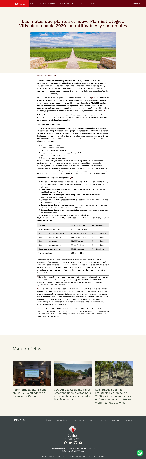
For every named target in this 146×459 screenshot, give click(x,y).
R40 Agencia (64, 456)
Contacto (136, 3)
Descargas (92, 3)
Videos (83, 3)
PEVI (16, 3)
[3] (38, 309)
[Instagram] (75, 442)
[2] (104, 111)
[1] (92, 98)
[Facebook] (65, 442)
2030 (22, 3)
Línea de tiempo (49, 3)
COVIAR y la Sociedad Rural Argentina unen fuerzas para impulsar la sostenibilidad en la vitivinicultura (73, 394)
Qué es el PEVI (35, 3)
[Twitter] (70, 442)
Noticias (75, 3)
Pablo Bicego (51, 456)
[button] (140, 453)
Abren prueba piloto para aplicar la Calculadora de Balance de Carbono (29, 393)
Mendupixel (79, 456)
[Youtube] (80, 442)
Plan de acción (63, 3)
